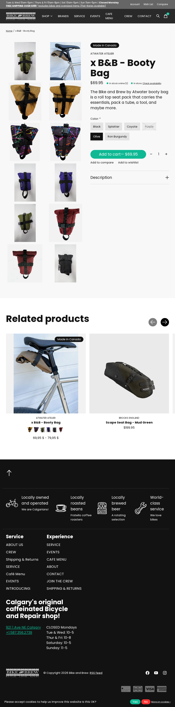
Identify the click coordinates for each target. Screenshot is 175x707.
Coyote (132, 127)
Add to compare (102, 162)
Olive (96, 136)
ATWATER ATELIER (102, 54)
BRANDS (63, 16)
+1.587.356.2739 (19, 632)
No (146, 702)
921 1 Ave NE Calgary (23, 627)
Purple (149, 127)
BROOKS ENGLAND (129, 417)
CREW (128, 16)
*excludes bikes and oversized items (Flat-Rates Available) (56, 6)
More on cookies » (161, 701)
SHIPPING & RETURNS (64, 588)
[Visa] (149, 690)
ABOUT (52, 566)
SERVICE (79, 16)
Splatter (113, 127)
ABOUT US (14, 544)
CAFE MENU (109, 16)
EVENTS (95, 16)
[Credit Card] (126, 690)
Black (96, 127)
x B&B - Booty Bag (45, 422)
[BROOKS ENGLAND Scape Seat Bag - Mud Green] (129, 373)
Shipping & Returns (22, 559)
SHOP (45, 16)
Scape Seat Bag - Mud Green (129, 422)
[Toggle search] (158, 16)
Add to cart (118, 154)
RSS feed (96, 673)
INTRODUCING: (18, 588)
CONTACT (144, 16)
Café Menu (15, 574)
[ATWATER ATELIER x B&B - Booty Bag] (46, 373)
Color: (95, 119)
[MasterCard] (138, 690)
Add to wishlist (128, 162)
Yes (135, 702)
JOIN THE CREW (60, 581)
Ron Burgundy (117, 136)
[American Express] (161, 690)
